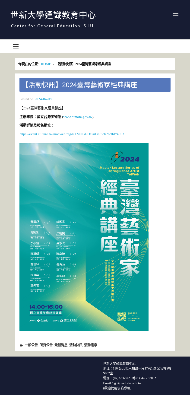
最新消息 (60, 345)
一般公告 (31, 345)
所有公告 (46, 345)
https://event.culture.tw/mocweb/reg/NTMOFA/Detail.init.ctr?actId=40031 (72, 134)
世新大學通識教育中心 (53, 15)
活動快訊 (75, 345)
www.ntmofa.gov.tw (77, 117)
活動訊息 (90, 345)
